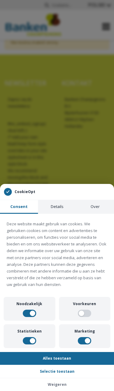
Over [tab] (95, 206)
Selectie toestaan (57, 371)
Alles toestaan (57, 358)
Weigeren (57, 384)
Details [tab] (57, 206)
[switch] (29, 313)
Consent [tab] (19, 206)
